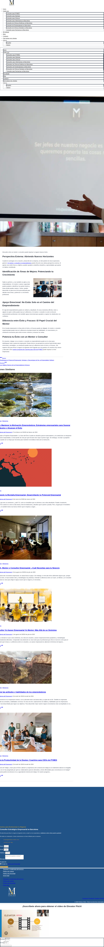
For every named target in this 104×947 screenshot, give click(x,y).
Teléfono (2, 853)
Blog (4, 34)
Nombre (2, 939)
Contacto (5, 36)
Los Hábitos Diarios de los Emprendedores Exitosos (15, 364)
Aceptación (3, 862)
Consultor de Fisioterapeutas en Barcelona (18, 25)
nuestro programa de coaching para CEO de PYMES (27, 349)
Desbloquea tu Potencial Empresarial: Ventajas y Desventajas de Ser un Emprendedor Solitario (27, 359)
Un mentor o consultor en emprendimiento (19, 263)
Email (2, 849)
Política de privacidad (9, 873)
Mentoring (5, 421)
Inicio (4, 9)
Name (2, 846)
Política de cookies (8, 871)
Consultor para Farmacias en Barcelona (17, 30)
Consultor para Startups (13, 16)
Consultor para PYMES (13, 13)
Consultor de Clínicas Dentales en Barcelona (19, 28)
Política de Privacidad (14, 864)
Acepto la (11, 864)
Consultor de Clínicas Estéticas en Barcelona (19, 23)
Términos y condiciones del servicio (13, 869)
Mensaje (2, 859)
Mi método (6, 32)
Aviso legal (6, 875)
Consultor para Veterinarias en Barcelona (18, 20)
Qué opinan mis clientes (10, 38)
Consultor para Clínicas (13, 18)
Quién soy (6, 11)
